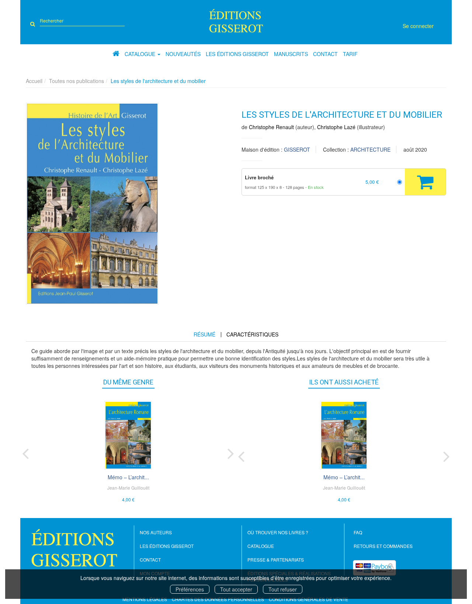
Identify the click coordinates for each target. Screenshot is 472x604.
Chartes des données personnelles (218, 599)
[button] (92, 204)
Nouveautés (183, 54)
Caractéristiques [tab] (252, 334)
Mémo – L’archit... (128, 477)
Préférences (190, 589)
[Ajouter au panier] (425, 182)
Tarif (350, 54)
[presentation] (25, 452)
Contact (325, 54)
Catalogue (260, 546)
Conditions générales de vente (308, 599)
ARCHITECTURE (370, 149)
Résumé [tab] (204, 334)
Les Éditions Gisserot (237, 54)
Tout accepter (236, 589)
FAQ (358, 532)
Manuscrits (291, 54)
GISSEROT (297, 149)
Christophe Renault (271, 127)
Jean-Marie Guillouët (128, 487)
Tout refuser (282, 589)
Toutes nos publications (76, 80)
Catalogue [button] (141, 54)
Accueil (34, 80)
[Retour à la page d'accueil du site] (236, 21)
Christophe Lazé (336, 127)
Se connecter (418, 26)
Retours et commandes (383, 546)
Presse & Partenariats (275, 559)
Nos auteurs (156, 532)
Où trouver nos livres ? (277, 532)
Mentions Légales (144, 599)
